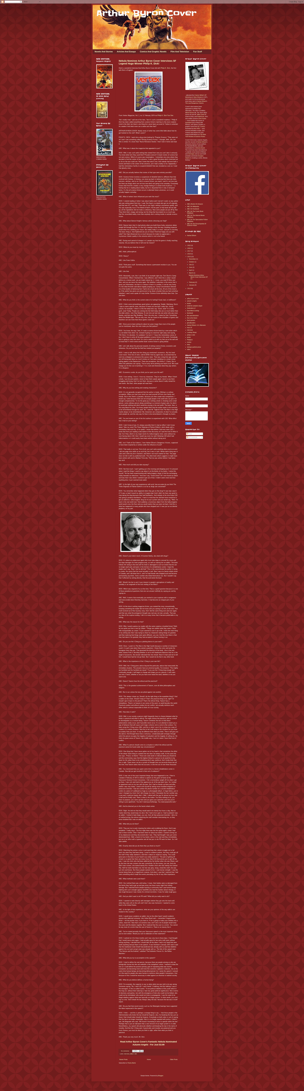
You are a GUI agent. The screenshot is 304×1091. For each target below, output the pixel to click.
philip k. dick (133, 1054)
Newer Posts (123, 1059)
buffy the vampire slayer (194, 306)
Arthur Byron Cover (146, 13)
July (190, 264)
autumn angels (192, 301)
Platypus (190, 340)
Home (149, 1059)
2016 (189, 254)
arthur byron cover (193, 298)
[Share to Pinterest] (142, 1051)
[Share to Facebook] (140, 1051)
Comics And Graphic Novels (153, 51)
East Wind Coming (193, 311)
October (192, 262)
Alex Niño (197, 128)
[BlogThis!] (135, 1051)
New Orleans (198, 97)
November (192, 259)
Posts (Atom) (132, 1063)
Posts (190, 434)
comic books (202, 118)
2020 (189, 248)
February (192, 282)
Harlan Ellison (201, 101)
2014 (189, 288)
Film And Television (180, 51)
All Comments (192, 437)
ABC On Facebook (193, 209)
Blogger (160, 1076)
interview (126, 1054)
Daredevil (188, 122)
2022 (189, 245)
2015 (189, 256)
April (190, 270)
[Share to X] (138, 1051)
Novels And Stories (104, 51)
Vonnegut (191, 154)
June (191, 267)
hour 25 (189, 327)
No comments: (125, 1051)
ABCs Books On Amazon (195, 204)
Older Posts (174, 1059)
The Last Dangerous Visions (194, 103)
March (191, 273)
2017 (189, 251)
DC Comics (201, 126)
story (188, 344)
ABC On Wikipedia (193, 206)
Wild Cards (200, 114)
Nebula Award (200, 148)
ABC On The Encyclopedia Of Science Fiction (196, 224)
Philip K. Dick (165, 68)
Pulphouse (200, 116)
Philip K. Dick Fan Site (165, 115)
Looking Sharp (192, 332)
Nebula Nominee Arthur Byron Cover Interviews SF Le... (198, 277)
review (189, 342)
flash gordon (191, 320)
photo (189, 337)
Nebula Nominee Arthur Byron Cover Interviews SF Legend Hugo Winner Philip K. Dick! (147, 62)
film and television (193, 315)
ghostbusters (191, 323)
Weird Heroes (189, 112)
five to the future (192, 318)
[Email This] (133, 1051)
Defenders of (191, 308)
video (189, 349)
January (192, 285)
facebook (190, 313)
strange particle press (194, 347)
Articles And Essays (126, 51)
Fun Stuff (197, 51)
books (189, 303)
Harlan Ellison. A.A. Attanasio (196, 325)
